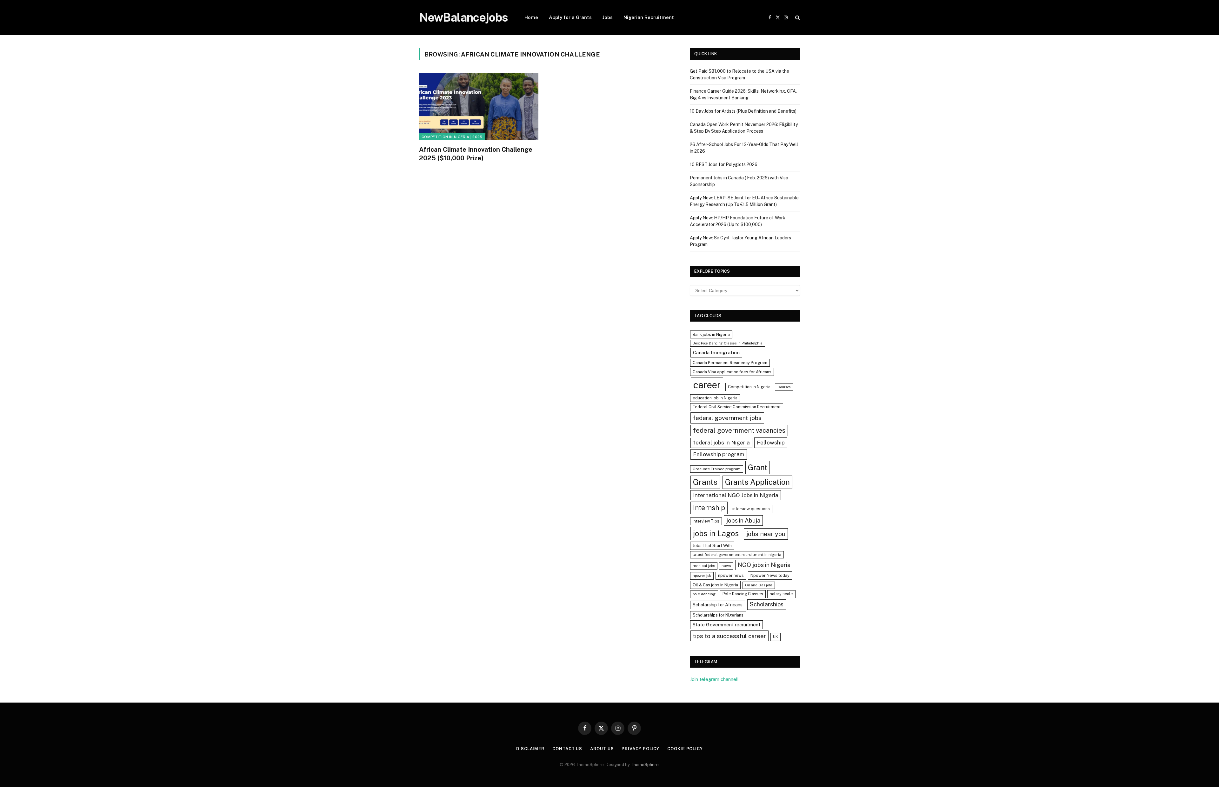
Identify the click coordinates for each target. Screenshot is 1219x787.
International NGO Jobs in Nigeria (735, 495)
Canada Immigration (716, 353)
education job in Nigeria (715, 398)
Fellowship (771, 442)
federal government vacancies (739, 430)
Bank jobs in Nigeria (711, 334)
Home (531, 17)
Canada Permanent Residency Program (730, 362)
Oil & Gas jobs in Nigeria (715, 585)
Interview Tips (706, 521)
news (726, 566)
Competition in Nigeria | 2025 (452, 137)
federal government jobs (727, 417)
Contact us (567, 748)
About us (602, 748)
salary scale (781, 593)
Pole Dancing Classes (743, 593)
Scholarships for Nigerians (718, 615)
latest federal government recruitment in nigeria (737, 554)
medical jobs (704, 566)
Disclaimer (530, 748)
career (707, 384)
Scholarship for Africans (718, 604)
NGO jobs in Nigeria (764, 565)
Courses (783, 387)
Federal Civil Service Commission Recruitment (737, 406)
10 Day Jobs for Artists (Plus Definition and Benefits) (743, 111)
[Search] (797, 17)
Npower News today (769, 575)
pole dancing (704, 594)
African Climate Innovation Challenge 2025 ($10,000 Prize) (475, 154)
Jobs (608, 17)
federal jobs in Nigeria (721, 442)
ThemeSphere (645, 764)
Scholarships (766, 604)
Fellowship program (718, 454)
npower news (731, 575)
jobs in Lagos (716, 533)
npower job (702, 575)
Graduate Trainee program (717, 469)
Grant (757, 467)
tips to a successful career (729, 635)
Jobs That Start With (712, 545)
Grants (705, 482)
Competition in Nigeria (749, 386)
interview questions (751, 508)
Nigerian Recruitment (648, 17)
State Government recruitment (726, 624)
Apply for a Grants (570, 17)
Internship (709, 508)
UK (775, 636)
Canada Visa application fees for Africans (732, 372)
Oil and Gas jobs (758, 585)
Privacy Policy (640, 748)
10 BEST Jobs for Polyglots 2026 (723, 164)
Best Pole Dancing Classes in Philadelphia (728, 343)
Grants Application (757, 481)
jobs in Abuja (743, 520)
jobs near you (765, 533)
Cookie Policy (685, 748)
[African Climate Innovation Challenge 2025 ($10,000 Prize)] (478, 106)
